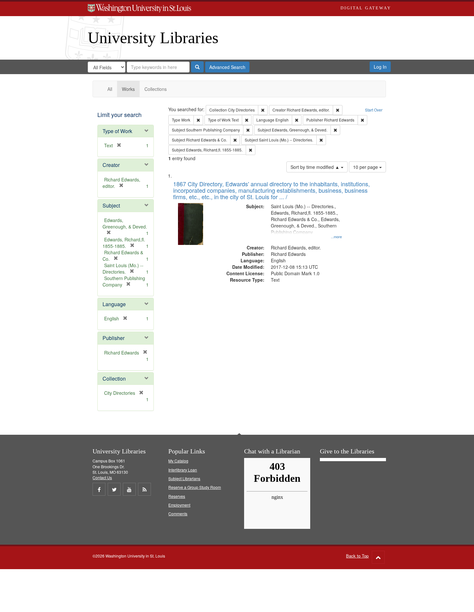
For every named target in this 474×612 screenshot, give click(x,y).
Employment (179, 505)
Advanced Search (227, 67)
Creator (111, 165)
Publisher (113, 338)
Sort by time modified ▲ (316, 167)
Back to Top (357, 556)
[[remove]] (143, 352)
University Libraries (153, 38)
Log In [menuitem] (380, 66)
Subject (111, 205)
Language (114, 304)
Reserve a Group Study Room (194, 487)
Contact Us (102, 477)
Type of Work (117, 131)
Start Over (373, 109)
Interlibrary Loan (182, 469)
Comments (177, 513)
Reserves (176, 496)
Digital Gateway (366, 7)
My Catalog (178, 460)
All (109, 89)
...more (336, 236)
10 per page (366, 167)
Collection (114, 378)
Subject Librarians (184, 478)
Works (128, 89)
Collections (155, 89)
